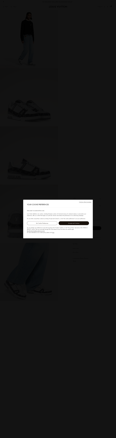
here (53, 232)
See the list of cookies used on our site (36, 231)
